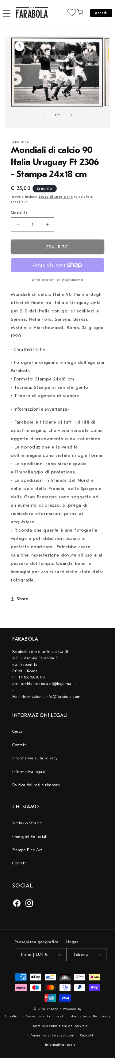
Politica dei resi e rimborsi (36, 784)
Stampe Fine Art (27, 849)
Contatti (19, 744)
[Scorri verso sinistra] (44, 115)
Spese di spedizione (56, 197)
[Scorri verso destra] (71, 115)
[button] (6, 13)
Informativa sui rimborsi (42, 1016)
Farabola (54, 1009)
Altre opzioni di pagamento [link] (57, 280)
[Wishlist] (72, 12)
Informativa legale (28, 771)
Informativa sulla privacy (35, 758)
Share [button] (23, 598)
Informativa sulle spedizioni (51, 1035)
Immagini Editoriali (29, 836)
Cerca (17, 731)
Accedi (101, 13)
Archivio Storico (27, 823)
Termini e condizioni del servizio (60, 1026)
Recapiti (86, 1035)
